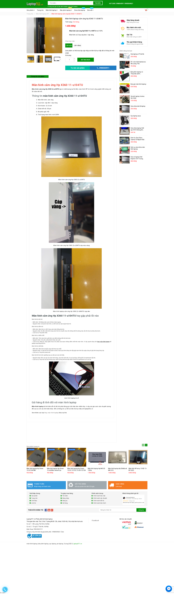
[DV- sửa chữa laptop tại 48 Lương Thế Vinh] (125, 65)
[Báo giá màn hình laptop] (125, 88)
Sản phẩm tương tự (33, 446)
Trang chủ (40, 10)
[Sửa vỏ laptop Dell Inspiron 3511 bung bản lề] (125, 160)
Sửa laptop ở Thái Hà (137, 54)
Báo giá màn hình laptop (138, 84)
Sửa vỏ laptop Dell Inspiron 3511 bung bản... (137, 158)
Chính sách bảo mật (99, 496)
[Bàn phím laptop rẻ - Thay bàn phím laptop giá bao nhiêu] (125, 76)
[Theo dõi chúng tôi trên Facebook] (46, 510)
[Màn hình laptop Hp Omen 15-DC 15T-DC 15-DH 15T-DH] (76, 457)
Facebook (95, 520)
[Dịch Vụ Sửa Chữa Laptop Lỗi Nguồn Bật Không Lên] (125, 140)
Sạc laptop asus (136, 116)
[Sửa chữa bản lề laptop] (125, 109)
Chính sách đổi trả (98, 500)
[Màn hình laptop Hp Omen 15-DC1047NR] (36, 457)
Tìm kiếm (98, 3)
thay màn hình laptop (52, 412)
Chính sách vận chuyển (100, 498)
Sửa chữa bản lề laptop (138, 106)
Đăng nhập (65, 498)
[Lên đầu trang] (170, 584)
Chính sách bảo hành (99, 503)
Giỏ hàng (65, 503)
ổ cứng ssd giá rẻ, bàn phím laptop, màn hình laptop (62, 6)
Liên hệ (33, 503)
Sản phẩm (30, 10)
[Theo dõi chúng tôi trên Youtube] (49, 510)
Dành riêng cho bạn (126, 51)
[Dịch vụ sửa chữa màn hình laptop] (125, 150)
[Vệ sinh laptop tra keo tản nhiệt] (125, 99)
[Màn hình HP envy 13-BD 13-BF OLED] (138, 457)
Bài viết (90, 9)
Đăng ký (64, 500)
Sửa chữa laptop (79, 9)
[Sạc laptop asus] (125, 120)
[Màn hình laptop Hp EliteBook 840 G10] (117, 457)
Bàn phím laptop (65, 9)
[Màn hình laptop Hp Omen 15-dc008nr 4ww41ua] (56, 457)
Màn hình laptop (51, 10)
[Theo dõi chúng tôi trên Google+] (52, 510)
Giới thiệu (34, 500)
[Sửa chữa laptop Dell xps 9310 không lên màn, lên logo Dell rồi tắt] (125, 131)
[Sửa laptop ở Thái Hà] (125, 56)
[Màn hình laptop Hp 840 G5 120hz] (97, 457)
